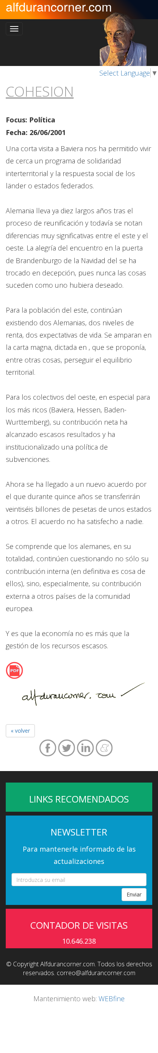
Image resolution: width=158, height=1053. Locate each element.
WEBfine (112, 998)
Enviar (134, 894)
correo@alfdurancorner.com (96, 973)
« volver (20, 730)
